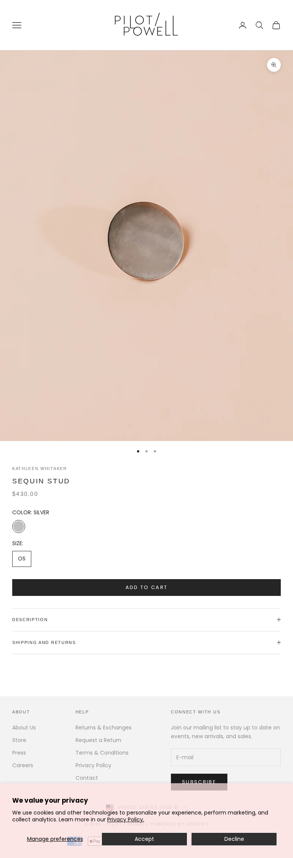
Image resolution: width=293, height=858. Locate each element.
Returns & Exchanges (104, 727)
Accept (144, 839)
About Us (24, 727)
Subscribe (199, 782)
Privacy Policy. (125, 819)
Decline (234, 839)
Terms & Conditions (102, 753)
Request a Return (98, 740)
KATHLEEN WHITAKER (39, 468)
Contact (87, 778)
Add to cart (147, 587)
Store (19, 740)
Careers (22, 765)
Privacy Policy (93, 765)
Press (19, 753)
